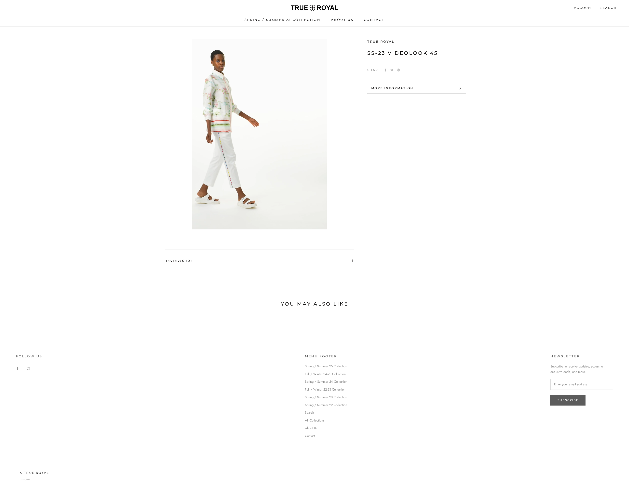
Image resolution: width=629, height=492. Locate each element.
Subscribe (568, 400)
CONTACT (374, 20)
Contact (310, 436)
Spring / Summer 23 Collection (326, 397)
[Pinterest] (398, 70)
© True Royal (34, 473)
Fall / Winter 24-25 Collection (325, 374)
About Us (311, 428)
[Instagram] (28, 367)
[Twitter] (391, 70)
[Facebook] (385, 70)
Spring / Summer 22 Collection (326, 405)
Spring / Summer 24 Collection (326, 381)
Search (608, 8)
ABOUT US (342, 20)
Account (584, 8)
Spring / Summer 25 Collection (282, 20)
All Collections (314, 420)
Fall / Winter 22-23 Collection (325, 389)
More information (392, 88)
